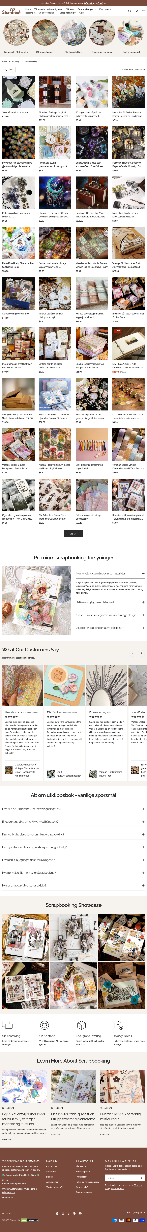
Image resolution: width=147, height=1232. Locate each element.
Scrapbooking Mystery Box (15, 313)
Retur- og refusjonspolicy (87, 1182)
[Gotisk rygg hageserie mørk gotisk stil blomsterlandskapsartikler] (18, 192)
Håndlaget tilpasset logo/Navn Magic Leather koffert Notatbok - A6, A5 (91, 215)
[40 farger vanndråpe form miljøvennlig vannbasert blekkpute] (92, 92)
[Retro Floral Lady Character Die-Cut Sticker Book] (18, 243)
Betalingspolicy (83, 1171)
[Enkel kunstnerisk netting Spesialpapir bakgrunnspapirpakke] (92, 495)
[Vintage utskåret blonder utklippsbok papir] (55, 293)
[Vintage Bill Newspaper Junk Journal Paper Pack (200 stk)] (128, 243)
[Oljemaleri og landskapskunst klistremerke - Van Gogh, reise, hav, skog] (18, 495)
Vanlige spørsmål (54, 1187)
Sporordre (51, 1171)
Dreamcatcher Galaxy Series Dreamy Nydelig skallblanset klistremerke (53, 215)
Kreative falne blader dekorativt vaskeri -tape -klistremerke (127, 416)
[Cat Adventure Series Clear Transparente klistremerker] (55, 495)
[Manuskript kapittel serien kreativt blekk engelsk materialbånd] (128, 192)
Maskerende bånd (73, 52)
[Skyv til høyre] (141, 653)
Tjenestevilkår (82, 1187)
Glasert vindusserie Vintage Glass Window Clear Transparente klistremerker (52, 265)
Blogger (49, 1177)
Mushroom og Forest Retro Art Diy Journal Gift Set (17, 366)
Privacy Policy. (117, 1188)
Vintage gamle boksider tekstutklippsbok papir (50, 366)
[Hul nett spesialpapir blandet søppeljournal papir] (92, 293)
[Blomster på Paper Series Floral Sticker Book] (128, 293)
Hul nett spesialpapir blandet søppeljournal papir (89, 315)
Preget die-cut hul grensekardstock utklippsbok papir (53, 164)
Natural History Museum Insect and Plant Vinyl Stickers (54, 467)
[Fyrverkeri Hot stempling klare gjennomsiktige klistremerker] (18, 142)
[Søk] (130, 11)
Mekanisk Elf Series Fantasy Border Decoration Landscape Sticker (127, 114)
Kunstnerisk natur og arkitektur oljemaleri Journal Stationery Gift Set (55, 416)
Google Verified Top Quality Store (21, 1175)
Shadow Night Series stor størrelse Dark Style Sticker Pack (89, 164)
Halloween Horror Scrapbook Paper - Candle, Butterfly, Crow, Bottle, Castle (127, 164)
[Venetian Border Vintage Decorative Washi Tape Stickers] (128, 444)
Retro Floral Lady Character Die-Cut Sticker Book (18, 265)
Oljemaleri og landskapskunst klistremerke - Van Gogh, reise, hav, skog (17, 517)
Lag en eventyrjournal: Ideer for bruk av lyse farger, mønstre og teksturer (23, 1119)
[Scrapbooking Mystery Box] (18, 293)
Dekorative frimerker (102, 52)
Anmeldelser (52, 1182)
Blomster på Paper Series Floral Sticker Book (128, 315)
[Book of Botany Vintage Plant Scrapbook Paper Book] (92, 343)
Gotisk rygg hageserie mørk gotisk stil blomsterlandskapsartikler (16, 215)
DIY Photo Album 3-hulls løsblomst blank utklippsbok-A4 (127, 366)
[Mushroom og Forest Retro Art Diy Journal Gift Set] (18, 343)
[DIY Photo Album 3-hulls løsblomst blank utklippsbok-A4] (128, 343)
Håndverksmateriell (130, 52)
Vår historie (81, 1166)
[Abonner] (142, 1178)
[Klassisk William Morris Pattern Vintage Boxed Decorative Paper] (92, 243)
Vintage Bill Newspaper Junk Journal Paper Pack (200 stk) (126, 265)
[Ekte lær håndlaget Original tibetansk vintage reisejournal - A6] (55, 92)
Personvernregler (84, 1192)
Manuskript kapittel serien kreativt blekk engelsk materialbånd (125, 215)
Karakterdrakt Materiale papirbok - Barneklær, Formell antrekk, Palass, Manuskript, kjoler (128, 517)
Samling (15, 62)
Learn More (7, 1197)
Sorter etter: (127, 69)
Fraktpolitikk (81, 1177)
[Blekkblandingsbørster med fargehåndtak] (92, 444)
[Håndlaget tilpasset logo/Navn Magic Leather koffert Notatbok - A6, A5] (92, 192)
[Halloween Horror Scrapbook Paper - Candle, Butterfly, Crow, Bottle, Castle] (128, 142)
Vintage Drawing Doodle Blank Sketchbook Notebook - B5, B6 (17, 416)
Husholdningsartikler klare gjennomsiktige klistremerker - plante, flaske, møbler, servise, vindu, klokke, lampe (91, 416)
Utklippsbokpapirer (45, 52)
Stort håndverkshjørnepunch (16, 112)
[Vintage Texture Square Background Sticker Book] (18, 444)
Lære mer (6, 1139)
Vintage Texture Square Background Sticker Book (14, 467)
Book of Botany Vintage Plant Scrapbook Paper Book (90, 366)
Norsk (5, 1213)
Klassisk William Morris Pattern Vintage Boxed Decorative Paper (92, 265)
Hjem (4, 62)
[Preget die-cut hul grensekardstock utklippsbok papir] (55, 142)
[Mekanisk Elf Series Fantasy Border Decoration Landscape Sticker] (128, 92)
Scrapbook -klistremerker (16, 52)
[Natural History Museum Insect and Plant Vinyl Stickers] (55, 444)
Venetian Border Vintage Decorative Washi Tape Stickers (128, 467)
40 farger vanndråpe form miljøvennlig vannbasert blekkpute (88, 114)
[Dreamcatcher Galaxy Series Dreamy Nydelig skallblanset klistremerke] (55, 192)
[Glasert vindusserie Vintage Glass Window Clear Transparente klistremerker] (55, 243)
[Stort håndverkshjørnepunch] (18, 92)
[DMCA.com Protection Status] (29, 1220)
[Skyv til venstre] (132, 653)
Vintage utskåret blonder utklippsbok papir (51, 315)
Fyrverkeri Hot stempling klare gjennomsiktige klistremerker (17, 164)
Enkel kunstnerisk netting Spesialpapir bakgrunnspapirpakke (88, 517)
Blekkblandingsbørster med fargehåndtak (89, 467)
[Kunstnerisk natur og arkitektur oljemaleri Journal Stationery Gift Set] (55, 394)
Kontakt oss (51, 1166)
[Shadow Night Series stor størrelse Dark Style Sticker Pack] (92, 142)
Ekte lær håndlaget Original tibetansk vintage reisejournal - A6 (54, 114)
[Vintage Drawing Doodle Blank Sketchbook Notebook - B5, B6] (18, 394)
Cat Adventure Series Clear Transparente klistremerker (52, 517)
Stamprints (15, 1220)
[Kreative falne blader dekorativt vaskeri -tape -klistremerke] (128, 394)
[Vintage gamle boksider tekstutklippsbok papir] (55, 343)
